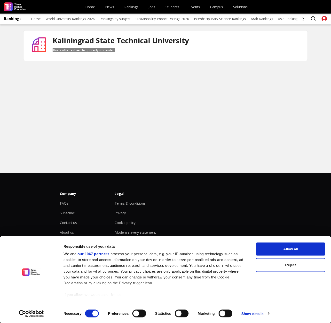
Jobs (152, 7)
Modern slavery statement (135, 232)
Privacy (120, 213)
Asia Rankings (288, 18)
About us (67, 232)
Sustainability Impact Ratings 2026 (162, 18)
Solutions (240, 7)
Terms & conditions (130, 203)
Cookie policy (125, 222)
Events (194, 7)
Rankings (131, 7)
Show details (252, 313)
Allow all (290, 249)
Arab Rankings (262, 18)
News (109, 7)
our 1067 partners (94, 254)
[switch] (139, 313)
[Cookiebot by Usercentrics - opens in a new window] (31, 313)
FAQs (64, 203)
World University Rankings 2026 (70, 18)
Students (172, 7)
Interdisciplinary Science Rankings (220, 18)
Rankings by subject (115, 18)
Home (90, 7)
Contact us (68, 222)
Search (313, 19)
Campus (216, 7)
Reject (290, 265)
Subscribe (67, 213)
